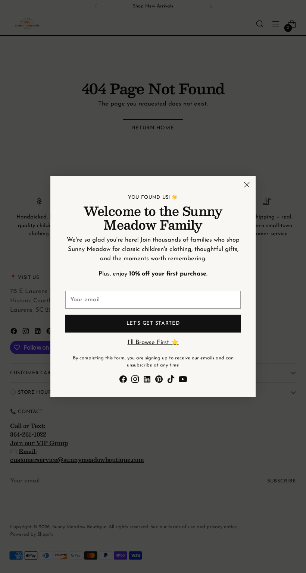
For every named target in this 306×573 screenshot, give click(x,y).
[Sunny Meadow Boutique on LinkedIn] (147, 381)
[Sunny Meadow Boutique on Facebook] (123, 381)
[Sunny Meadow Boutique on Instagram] (135, 381)
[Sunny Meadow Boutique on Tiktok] (170, 381)
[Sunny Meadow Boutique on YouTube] (182, 381)
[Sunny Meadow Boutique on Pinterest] (158, 381)
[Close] (247, 185)
